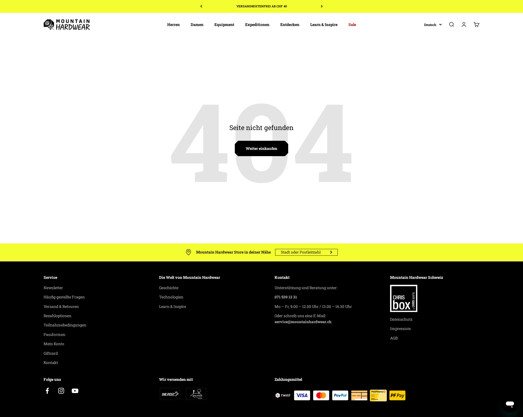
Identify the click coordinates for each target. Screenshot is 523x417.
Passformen (54, 334)
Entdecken (289, 24)
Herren (173, 24)
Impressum (400, 328)
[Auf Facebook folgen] (47, 390)
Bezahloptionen (57, 315)
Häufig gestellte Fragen (64, 296)
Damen (197, 24)
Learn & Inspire (323, 24)
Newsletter (53, 287)
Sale (352, 24)
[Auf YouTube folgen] (75, 390)
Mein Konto (54, 343)
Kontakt (51, 362)
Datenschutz (401, 319)
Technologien (171, 296)
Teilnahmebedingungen (65, 325)
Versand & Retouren (61, 306)
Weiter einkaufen (261, 148)
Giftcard (51, 353)
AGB (394, 338)
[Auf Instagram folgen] (61, 390)
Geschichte (168, 287)
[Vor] (322, 6)
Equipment (224, 24)
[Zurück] (201, 6)
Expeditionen (257, 24)
